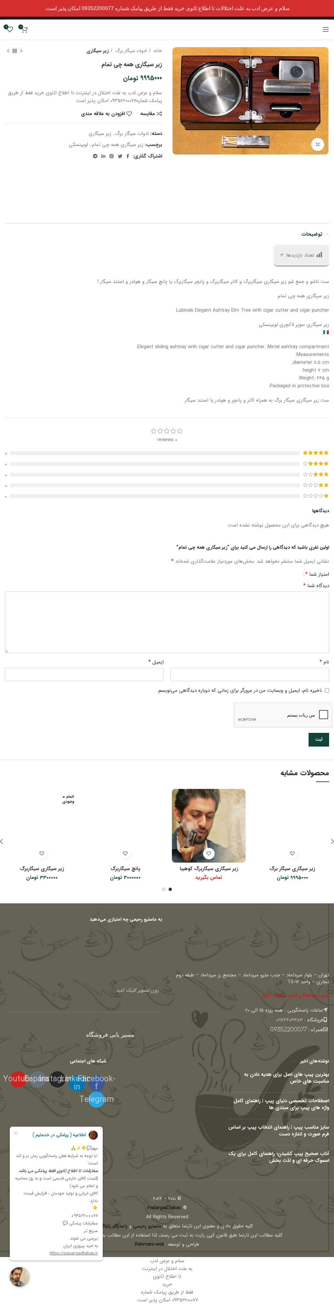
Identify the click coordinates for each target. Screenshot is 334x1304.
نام (324, 662)
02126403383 (289, 1020)
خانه (157, 50)
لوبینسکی (78, 145)
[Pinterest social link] (111, 156)
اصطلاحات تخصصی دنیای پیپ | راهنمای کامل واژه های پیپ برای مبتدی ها (281, 1104)
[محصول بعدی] (8, 51)
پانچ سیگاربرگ (125, 869)
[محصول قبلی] (21, 51)
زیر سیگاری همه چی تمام (117, 145)
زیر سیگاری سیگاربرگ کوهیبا (209, 869)
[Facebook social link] (127, 156)
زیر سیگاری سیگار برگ (292, 869)
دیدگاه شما (316, 586)
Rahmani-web (149, 1244)
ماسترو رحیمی (147, 1226)
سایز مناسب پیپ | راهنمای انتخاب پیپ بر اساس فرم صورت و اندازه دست (278, 1130)
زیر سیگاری (97, 50)
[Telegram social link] (95, 156)
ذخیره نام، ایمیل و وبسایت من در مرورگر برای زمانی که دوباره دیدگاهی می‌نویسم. (239, 690)
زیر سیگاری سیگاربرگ (42, 869)
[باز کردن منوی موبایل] (325, 29)
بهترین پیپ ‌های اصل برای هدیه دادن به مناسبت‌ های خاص (286, 1078)
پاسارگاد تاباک (114, 1226)
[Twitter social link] (120, 156)
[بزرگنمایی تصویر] (317, 144)
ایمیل (156, 662)
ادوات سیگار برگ (130, 50)
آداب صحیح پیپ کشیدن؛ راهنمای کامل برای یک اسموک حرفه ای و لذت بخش (278, 1157)
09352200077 (288, 1029)
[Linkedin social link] (103, 156)
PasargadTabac (164, 1208)
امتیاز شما (317, 574)
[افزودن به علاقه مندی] (292, 853)
